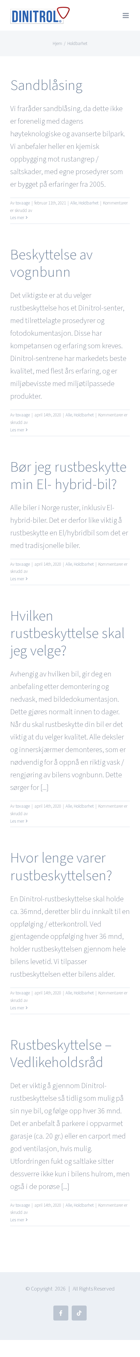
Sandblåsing (46, 85)
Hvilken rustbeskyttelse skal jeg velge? (67, 633)
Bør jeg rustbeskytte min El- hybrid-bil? (68, 476)
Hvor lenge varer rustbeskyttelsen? (61, 867)
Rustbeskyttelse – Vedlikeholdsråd (61, 1054)
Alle (73, 203)
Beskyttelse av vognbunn (51, 263)
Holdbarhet (88, 203)
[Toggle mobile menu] (126, 15)
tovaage (23, 203)
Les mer (17, 218)
